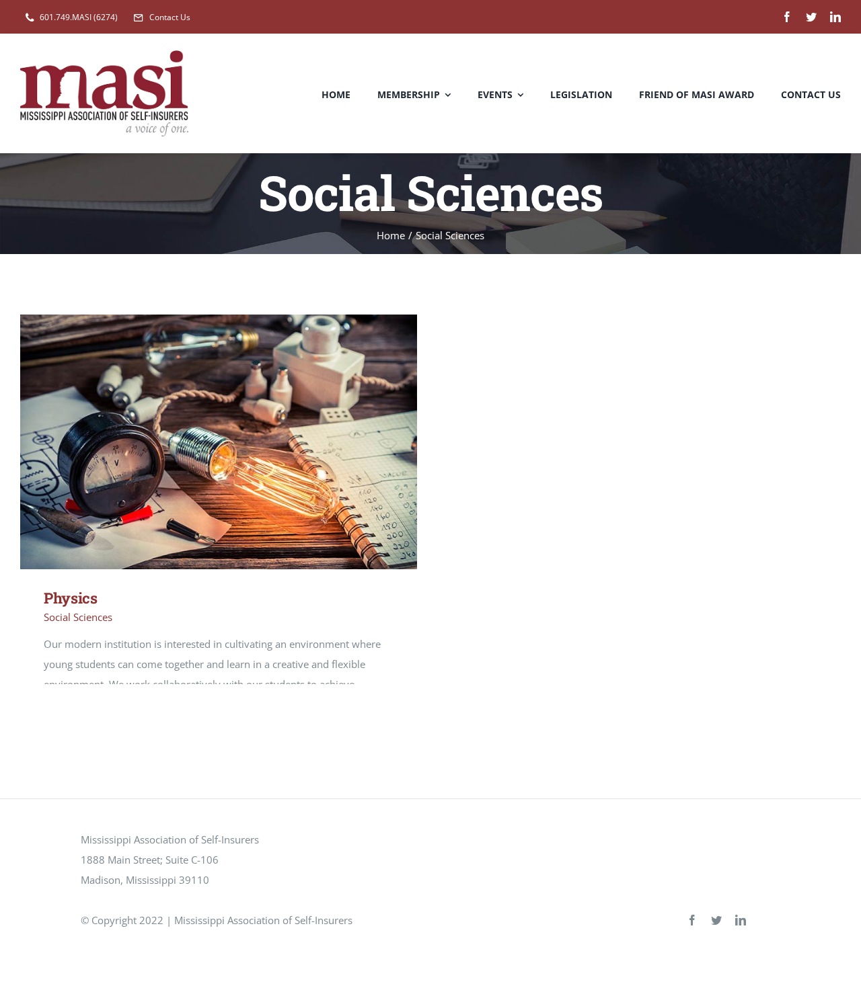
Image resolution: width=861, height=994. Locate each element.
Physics (199, 442)
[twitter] (811, 16)
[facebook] (787, 16)
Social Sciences (78, 617)
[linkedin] (835, 16)
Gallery (238, 442)
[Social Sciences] (218, 442)
